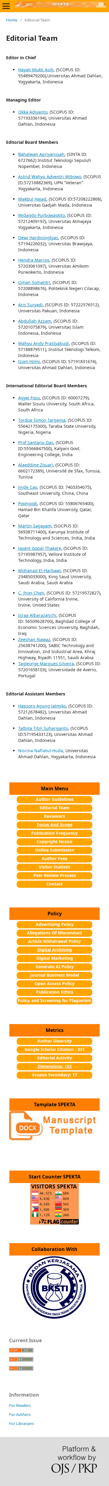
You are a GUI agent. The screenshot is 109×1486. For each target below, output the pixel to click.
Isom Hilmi (29, 361)
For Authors (20, 1414)
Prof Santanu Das (35, 442)
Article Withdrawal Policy (54, 941)
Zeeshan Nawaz (34, 639)
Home (11, 20)
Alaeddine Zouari (35, 465)
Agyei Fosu (29, 398)
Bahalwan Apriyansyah (41, 154)
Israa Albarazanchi (37, 615)
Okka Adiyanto (32, 112)
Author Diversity (54, 1041)
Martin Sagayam (34, 526)
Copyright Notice (54, 841)
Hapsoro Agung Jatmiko (42, 706)
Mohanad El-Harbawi (39, 570)
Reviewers (54, 816)
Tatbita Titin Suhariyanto (43, 728)
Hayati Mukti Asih (36, 70)
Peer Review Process (54, 875)
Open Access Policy (54, 983)
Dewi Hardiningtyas (38, 237)
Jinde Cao (27, 487)
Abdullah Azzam (34, 321)
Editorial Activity (54, 1058)
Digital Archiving (54, 950)
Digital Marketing (54, 958)
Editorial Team (55, 808)
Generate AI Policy (54, 966)
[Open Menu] (6, 6)
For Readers (20, 1405)
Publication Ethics (54, 992)
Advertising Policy (55, 924)
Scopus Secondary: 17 (54, 1075)
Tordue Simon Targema (41, 420)
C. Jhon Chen (31, 593)
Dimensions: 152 (55, 1066)
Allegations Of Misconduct (54, 933)
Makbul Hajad (32, 199)
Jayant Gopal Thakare (39, 548)
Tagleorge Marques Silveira (46, 663)
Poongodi (27, 503)
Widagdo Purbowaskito (41, 215)
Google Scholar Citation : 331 (55, 1049)
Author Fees (54, 858)
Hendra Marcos (33, 260)
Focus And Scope (54, 824)
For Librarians (21, 1423)
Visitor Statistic (55, 867)
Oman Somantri (34, 282)
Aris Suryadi (30, 305)
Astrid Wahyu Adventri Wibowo (49, 176)
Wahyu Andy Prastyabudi (43, 343)
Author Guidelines (55, 799)
